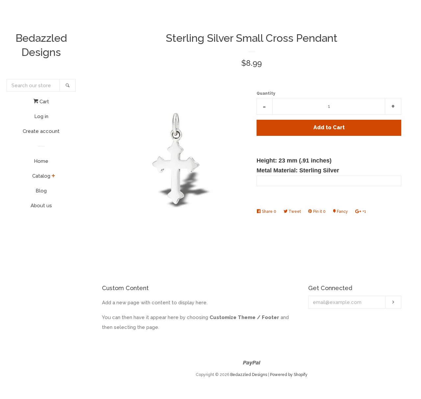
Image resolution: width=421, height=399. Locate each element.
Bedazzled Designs (41, 45)
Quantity (266, 93)
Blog (41, 191)
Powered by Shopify (289, 374)
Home (41, 161)
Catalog (41, 176)
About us (41, 206)
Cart (43, 102)
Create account (41, 131)
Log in (41, 116)
